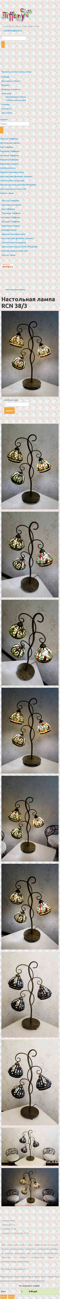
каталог (4, 119)
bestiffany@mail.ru (12, 30)
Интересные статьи (16, 97)
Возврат (5, 85)
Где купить (6, 113)
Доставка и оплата (10, 81)
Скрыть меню (24, 72)
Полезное (6, 93)
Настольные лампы (15, 289)
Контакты (6, 108)
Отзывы (5, 104)
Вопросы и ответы (10, 89)
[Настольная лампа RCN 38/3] (30, 396)
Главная (5, 77)
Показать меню (9, 72)
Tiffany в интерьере (16, 100)
